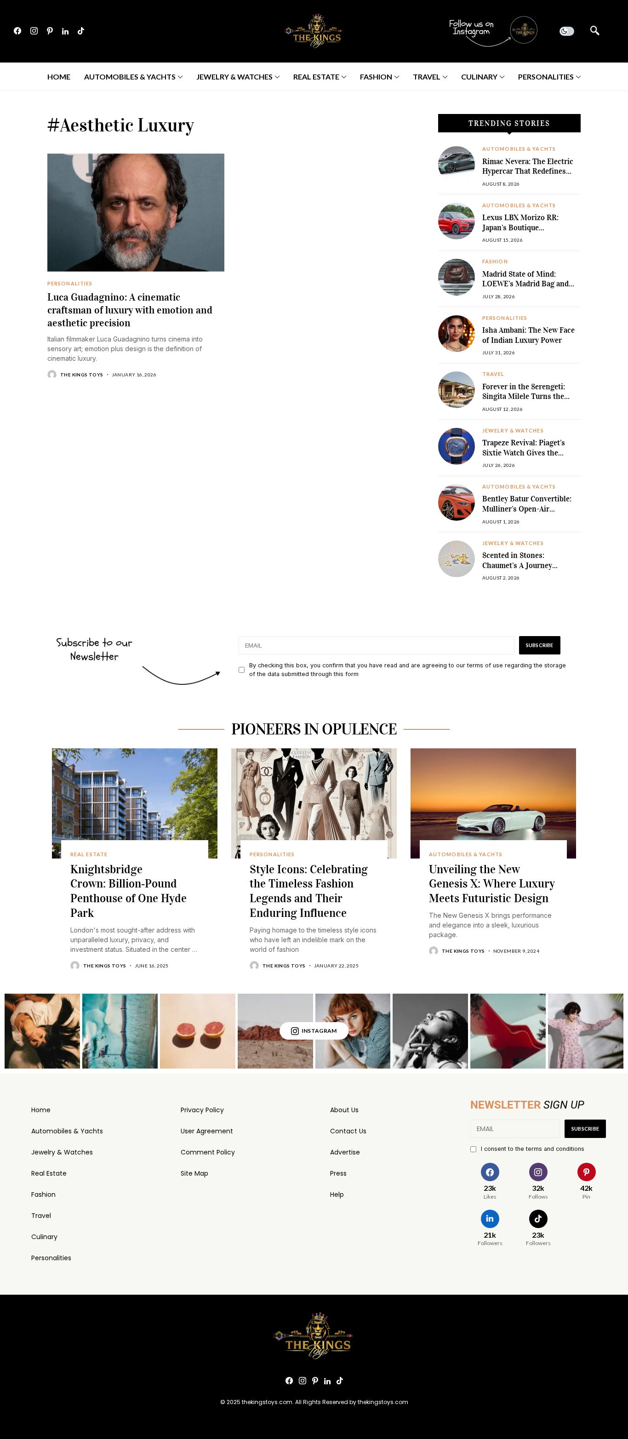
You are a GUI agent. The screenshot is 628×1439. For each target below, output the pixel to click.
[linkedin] (65, 31)
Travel (41, 1215)
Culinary (44, 1236)
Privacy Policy (202, 1110)
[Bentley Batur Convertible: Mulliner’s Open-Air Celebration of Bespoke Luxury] (456, 502)
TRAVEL (493, 374)
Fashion (43, 1194)
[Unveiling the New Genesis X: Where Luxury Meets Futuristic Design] (493, 803)
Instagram (319, 1030)
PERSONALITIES (69, 283)
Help (337, 1194)
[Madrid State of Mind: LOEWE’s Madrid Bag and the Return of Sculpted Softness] (456, 277)
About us (344, 1110)
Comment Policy (208, 1152)
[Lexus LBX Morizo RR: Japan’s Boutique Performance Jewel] (456, 221)
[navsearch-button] (595, 31)
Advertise (345, 1152)
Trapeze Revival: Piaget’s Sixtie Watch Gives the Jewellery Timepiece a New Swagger (527, 458)
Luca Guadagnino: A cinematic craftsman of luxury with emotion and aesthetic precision (129, 309)
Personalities (51, 1258)
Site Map (194, 1173)
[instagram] (34, 31)
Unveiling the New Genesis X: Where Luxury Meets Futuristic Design (492, 884)
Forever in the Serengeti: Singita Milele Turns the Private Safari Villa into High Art (530, 401)
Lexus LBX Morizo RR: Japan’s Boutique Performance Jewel (520, 227)
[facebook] (17, 31)
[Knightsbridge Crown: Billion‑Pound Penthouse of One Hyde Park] (134, 803)
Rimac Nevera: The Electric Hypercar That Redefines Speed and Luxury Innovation (527, 176)
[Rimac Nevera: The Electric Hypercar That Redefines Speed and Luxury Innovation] (456, 164)
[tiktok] (81, 31)
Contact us (348, 1131)
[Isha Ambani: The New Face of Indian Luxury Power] (456, 333)
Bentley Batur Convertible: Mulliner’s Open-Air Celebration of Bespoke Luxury (526, 514)
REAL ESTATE (89, 854)
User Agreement (207, 1131)
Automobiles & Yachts (67, 1131)
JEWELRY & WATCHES (513, 430)
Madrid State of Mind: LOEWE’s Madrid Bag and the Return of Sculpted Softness (525, 289)
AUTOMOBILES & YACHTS (519, 149)
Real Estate (49, 1173)
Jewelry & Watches (62, 1152)
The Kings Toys (81, 374)
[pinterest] (50, 31)
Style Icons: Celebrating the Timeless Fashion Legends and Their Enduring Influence (309, 891)
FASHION (495, 261)
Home (41, 1110)
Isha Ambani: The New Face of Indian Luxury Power (528, 335)
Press (338, 1173)
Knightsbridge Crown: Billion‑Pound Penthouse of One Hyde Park (128, 891)
